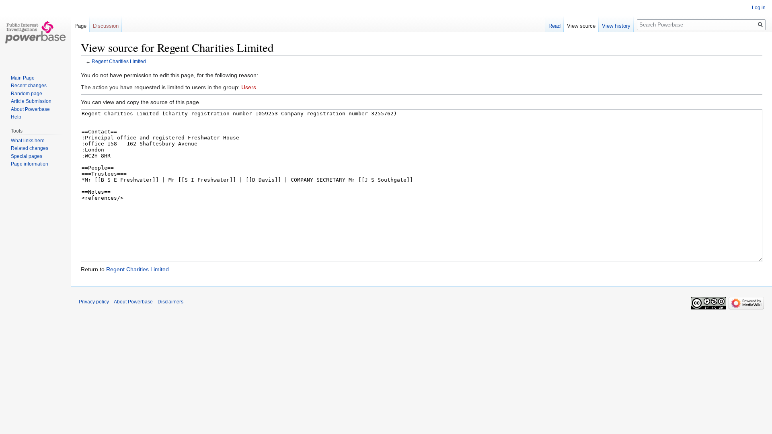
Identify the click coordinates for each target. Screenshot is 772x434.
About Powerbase (30, 109)
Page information (29, 164)
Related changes (29, 148)
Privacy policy (94, 302)
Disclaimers (170, 302)
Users (248, 87)
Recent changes (29, 85)
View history (616, 26)
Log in (759, 7)
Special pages (26, 156)
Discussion (106, 26)
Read (554, 26)
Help (16, 117)
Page (80, 26)
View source (581, 26)
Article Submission (31, 101)
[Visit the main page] (35, 32)
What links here (28, 140)
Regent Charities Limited (119, 61)
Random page (26, 93)
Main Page (23, 78)
